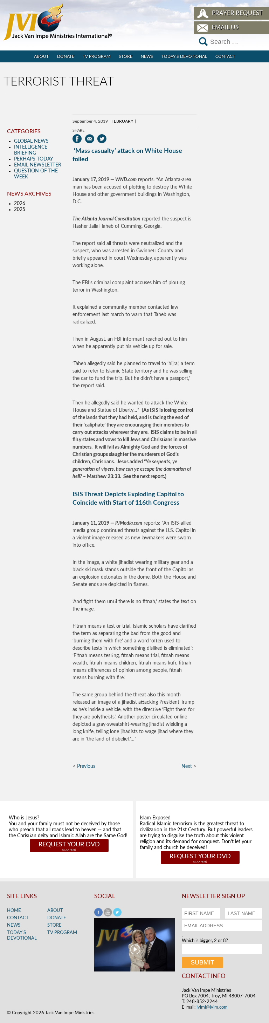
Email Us (225, 27)
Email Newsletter (37, 165)
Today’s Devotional (184, 56)
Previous (86, 766)
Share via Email (89, 138)
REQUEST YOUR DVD (69, 844)
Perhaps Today (33, 159)
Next (186, 766)
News (147, 56)
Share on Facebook (77, 138)
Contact (225, 56)
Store (125, 56)
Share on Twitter (101, 138)
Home (14, 910)
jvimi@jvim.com (212, 1007)
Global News (31, 141)
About (41, 56)
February (122, 121)
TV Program (96, 56)
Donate (65, 56)
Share (78, 130)
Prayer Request (237, 13)
